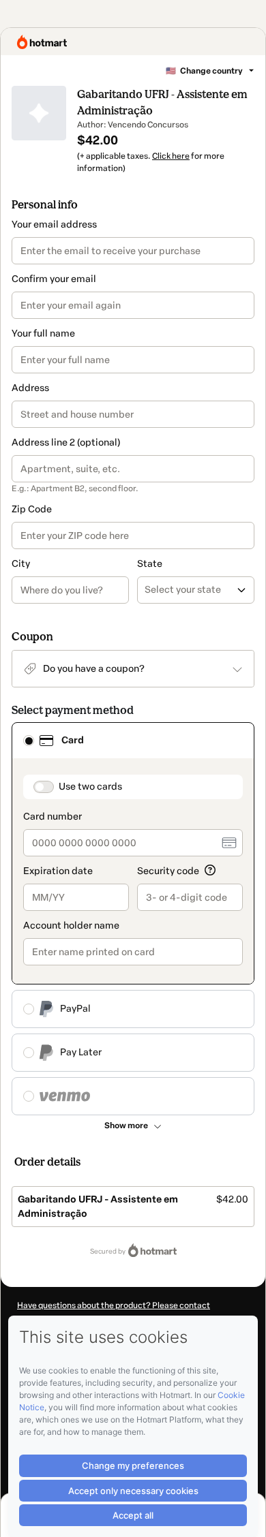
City (21, 564)
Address (30, 388)
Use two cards (90, 786)
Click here (171, 156)
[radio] (28, 740)
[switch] (43, 786)
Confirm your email (54, 279)
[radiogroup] (133, 918)
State (149, 564)
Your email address (54, 224)
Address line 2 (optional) (66, 442)
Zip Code (32, 509)
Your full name (43, 333)
